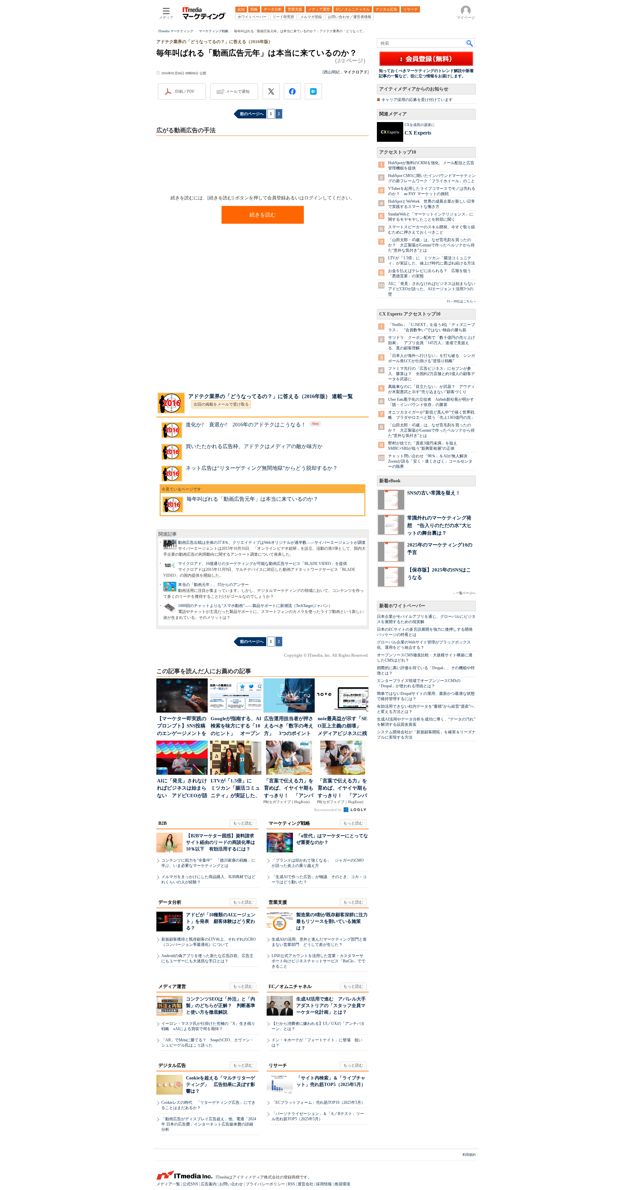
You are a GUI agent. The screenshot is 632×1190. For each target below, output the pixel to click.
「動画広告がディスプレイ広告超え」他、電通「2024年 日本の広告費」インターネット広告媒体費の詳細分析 (208, 1124)
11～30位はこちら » (461, 301)
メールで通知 (238, 91)
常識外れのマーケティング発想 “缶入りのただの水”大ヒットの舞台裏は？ (439, 525)
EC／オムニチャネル (290, 986)
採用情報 (324, 1184)
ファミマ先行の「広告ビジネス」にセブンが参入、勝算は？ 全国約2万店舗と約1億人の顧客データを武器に (431, 373)
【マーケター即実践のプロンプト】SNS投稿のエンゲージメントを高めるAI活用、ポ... (181, 726)
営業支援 (278, 902)
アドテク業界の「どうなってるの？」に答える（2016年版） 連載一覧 (270, 396)
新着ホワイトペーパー (402, 605)
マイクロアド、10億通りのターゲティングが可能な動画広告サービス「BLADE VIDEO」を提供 (262, 563)
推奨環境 (342, 1184)
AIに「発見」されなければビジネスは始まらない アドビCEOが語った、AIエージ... (182, 788)
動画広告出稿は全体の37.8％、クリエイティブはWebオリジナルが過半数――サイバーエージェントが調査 (272, 542)
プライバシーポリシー (265, 1184)
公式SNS (190, 1184)
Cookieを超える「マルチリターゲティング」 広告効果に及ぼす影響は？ (220, 1085)
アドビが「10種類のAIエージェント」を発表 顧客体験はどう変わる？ (220, 921)
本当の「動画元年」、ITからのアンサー (213, 584)
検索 (470, 43)
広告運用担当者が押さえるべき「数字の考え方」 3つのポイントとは (288, 726)
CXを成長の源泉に (420, 125)
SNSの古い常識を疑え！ (434, 492)
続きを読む (263, 214)
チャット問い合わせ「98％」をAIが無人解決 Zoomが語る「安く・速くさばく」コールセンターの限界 (430, 461)
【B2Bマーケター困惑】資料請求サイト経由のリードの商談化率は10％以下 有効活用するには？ (220, 842)
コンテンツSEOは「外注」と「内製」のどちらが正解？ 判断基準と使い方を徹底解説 (220, 1006)
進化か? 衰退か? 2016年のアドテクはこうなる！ (246, 424)
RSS (291, 1184)
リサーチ (278, 1065)
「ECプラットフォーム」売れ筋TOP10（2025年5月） (318, 1102)
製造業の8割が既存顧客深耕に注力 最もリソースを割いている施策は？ (334, 921)
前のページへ (252, 114)
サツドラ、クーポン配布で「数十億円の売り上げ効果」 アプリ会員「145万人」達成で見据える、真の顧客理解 (431, 342)
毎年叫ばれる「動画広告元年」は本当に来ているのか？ (252, 499)
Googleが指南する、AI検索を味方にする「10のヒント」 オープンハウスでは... (236, 726)
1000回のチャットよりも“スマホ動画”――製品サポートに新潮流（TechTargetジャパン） (255, 605)
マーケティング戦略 (289, 823)
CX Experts (418, 133)
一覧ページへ (466, 593)
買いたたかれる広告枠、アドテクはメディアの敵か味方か (254, 446)
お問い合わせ (231, 1184)
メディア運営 (172, 986)
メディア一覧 (168, 1184)
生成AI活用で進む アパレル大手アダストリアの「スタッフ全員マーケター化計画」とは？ (331, 1006)
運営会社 (305, 1184)
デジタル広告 (172, 1065)
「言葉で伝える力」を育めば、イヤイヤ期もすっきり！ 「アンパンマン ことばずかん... (289, 788)
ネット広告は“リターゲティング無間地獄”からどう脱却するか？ (262, 468)
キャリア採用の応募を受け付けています (417, 99)
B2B (162, 823)
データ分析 (169, 902)
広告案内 (209, 1184)
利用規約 (469, 1154)
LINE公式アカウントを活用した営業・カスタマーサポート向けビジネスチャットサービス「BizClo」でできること (318, 961)
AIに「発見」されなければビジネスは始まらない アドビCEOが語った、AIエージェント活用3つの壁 (433, 288)
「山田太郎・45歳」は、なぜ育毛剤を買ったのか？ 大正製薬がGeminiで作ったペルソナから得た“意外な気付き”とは (431, 245)
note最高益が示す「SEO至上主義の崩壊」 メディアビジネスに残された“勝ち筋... (342, 726)
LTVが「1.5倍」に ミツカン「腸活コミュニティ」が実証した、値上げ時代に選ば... (235, 788)
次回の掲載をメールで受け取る (221, 404)
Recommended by (328, 810)
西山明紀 (332, 72)
